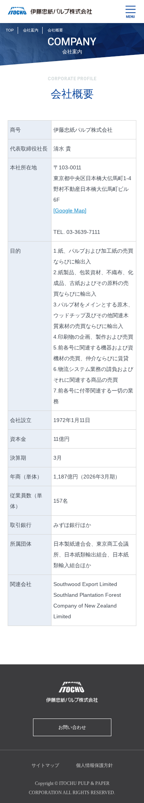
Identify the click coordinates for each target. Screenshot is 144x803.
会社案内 (30, 30)
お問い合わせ (72, 727)
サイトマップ (45, 765)
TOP (10, 30)
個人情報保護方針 (94, 765)
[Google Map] (69, 210)
